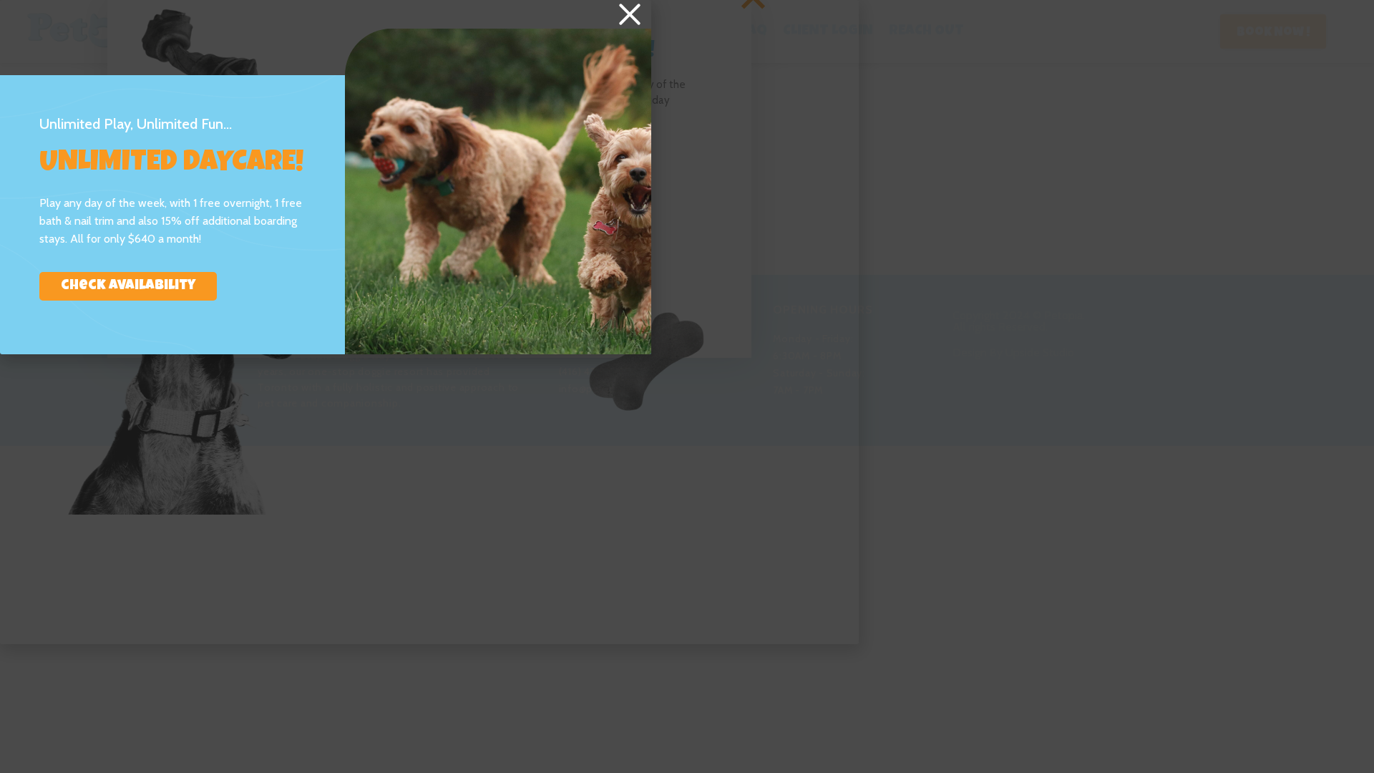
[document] (687, 386)
